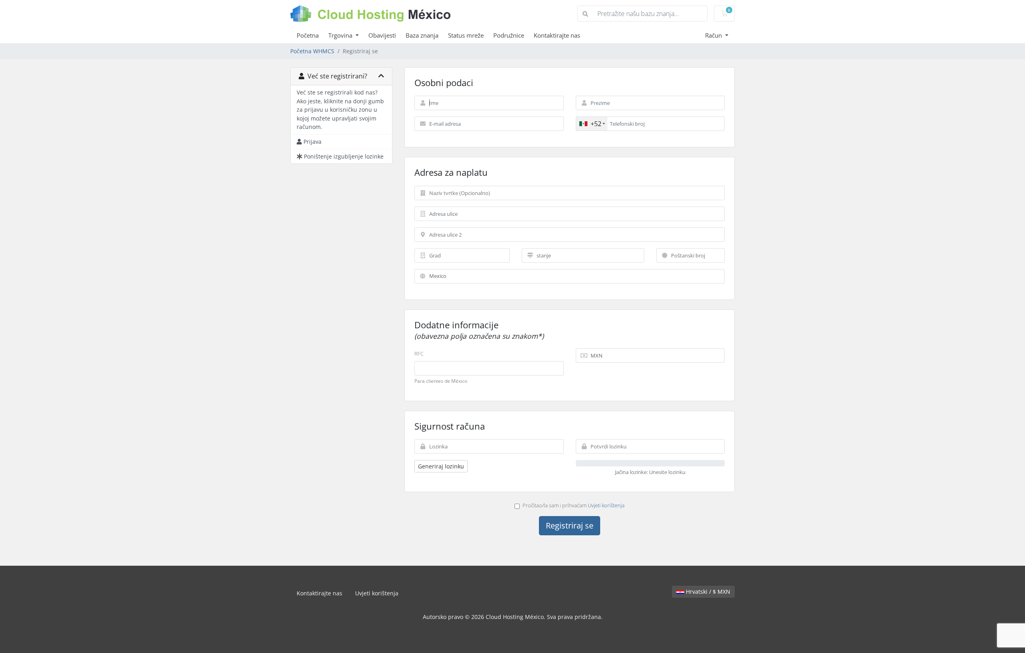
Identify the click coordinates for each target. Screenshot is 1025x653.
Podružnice (508, 35)
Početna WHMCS (312, 51)
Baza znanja (422, 35)
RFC (419, 353)
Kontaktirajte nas (557, 35)
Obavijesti (382, 35)
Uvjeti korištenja (606, 505)
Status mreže (466, 35)
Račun (714, 35)
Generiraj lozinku (441, 466)
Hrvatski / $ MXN (707, 591)
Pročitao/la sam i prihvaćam (574, 505)
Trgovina (341, 35)
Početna (308, 35)
